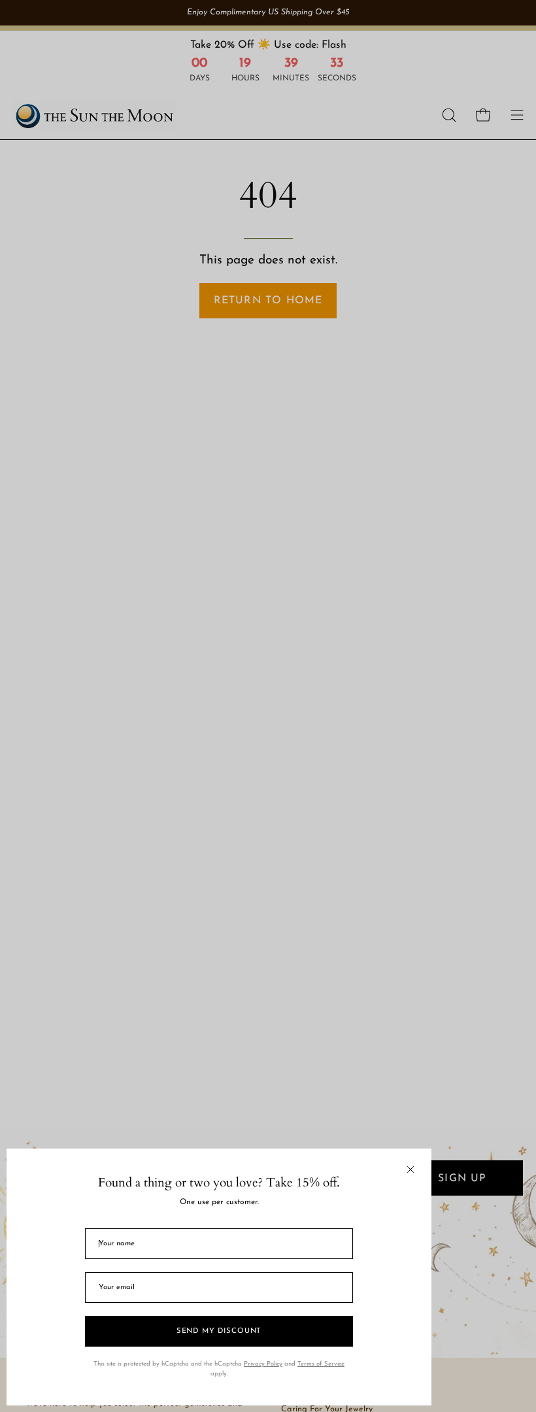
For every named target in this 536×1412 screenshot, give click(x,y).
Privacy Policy (263, 1364)
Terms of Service (320, 1364)
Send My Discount (218, 1331)
